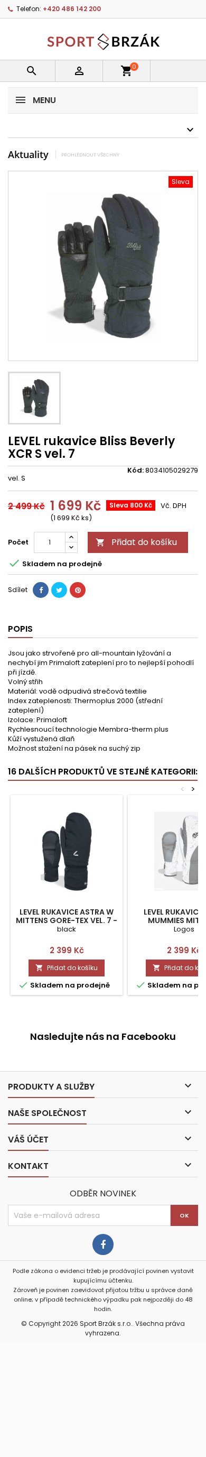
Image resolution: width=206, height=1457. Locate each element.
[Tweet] (59, 590)
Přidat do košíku (136, 542)
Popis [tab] (20, 629)
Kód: (135, 470)
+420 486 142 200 (72, 8)
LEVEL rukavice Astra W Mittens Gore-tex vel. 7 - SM (66, 920)
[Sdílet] (41, 590)
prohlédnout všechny (90, 154)
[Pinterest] (78, 590)
